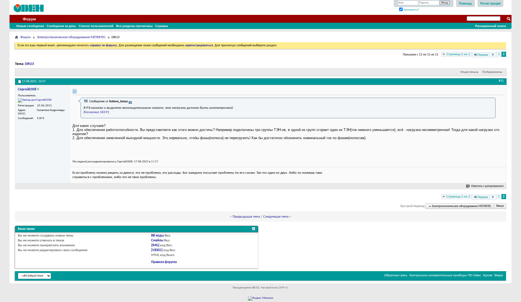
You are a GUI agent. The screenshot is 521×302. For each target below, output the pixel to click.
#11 (501, 81)
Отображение (491, 72)
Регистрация (490, 3)
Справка (161, 26)
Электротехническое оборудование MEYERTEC (71, 37)
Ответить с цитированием (487, 186)
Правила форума (164, 262)
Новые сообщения (30, 26)
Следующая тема (275, 216)
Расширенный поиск (490, 26)
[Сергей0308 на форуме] (35, 100)
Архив (487, 275)
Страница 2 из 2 (458, 54)
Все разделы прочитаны (134, 26)
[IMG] (155, 245)
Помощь (465, 3)
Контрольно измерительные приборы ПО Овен (445, 275)
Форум (29, 19)
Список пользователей (96, 26)
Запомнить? (411, 9)
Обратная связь (395, 275)
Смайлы (157, 240)
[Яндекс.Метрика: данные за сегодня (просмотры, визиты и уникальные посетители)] (260, 298)
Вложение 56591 (96, 112)
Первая (482, 55)
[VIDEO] (157, 250)
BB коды (157, 235)
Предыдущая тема (246, 216)
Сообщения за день (61, 26)
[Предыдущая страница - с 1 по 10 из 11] (493, 54)
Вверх (500, 206)
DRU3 (29, 64)
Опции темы (468, 72)
